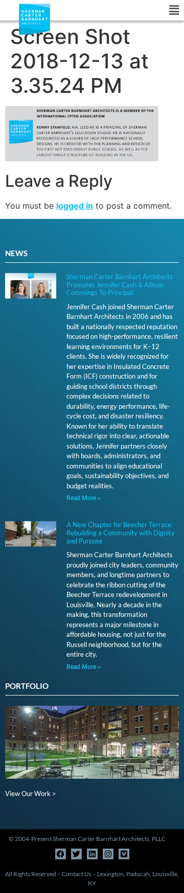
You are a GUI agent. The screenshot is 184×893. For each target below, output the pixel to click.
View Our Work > (30, 793)
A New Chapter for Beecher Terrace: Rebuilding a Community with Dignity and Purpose (120, 532)
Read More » (83, 498)
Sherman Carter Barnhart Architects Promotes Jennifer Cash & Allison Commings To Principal (119, 284)
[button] (138, 10)
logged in (74, 206)
